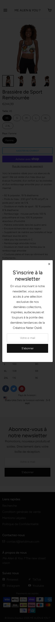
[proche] (49, 263)
